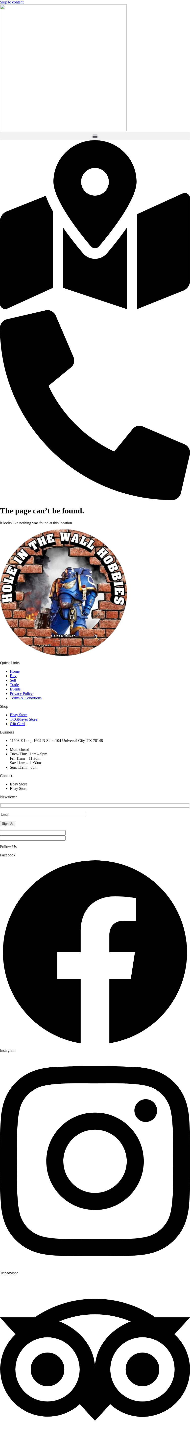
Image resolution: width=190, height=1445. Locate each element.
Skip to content (12, 2)
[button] (95, 136)
